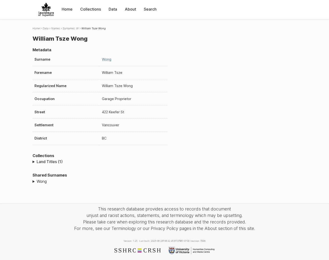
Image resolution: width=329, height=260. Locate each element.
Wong (106, 59)
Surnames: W (71, 28)
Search (150, 9)
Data (113, 9)
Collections (90, 9)
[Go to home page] (46, 9)
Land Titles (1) (50, 161)
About (130, 9)
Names (55, 28)
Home (67, 9)
